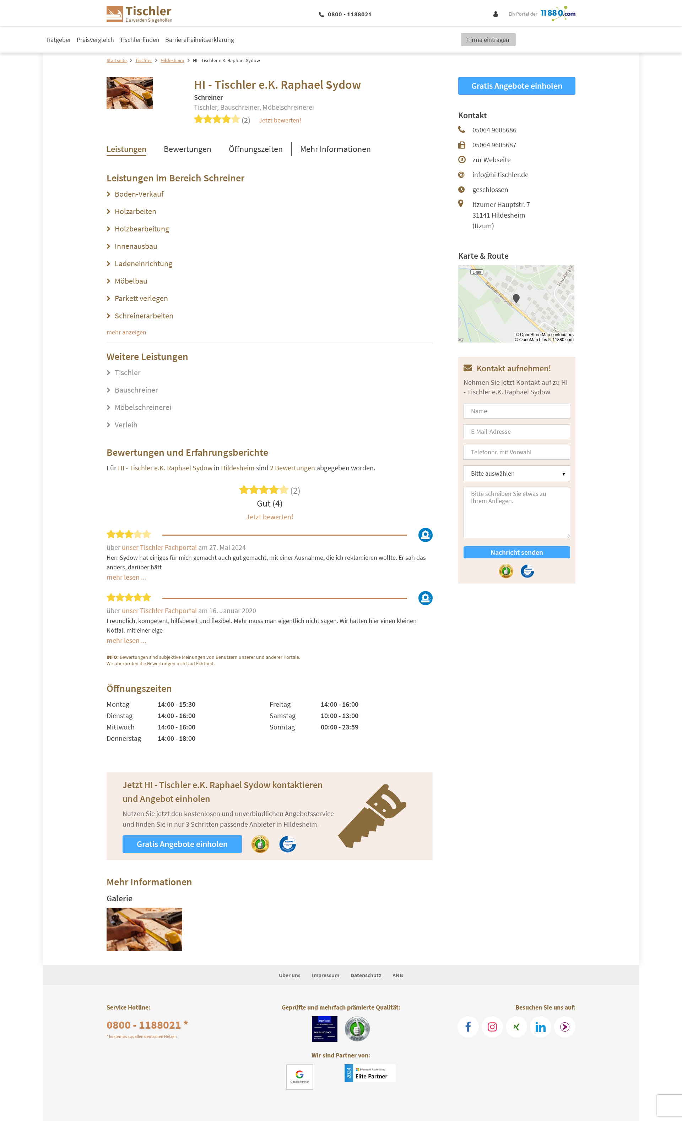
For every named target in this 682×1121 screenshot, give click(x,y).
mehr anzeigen (126, 332)
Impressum (325, 975)
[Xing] (516, 1027)
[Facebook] (468, 1027)
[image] (144, 929)
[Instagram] (492, 1027)
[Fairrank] (564, 1027)
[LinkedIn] (540, 1027)
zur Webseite (491, 159)
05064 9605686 (494, 129)
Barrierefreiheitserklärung (199, 39)
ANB (398, 975)
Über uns (290, 975)
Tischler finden (139, 39)
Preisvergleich (95, 39)
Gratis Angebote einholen (182, 843)
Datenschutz (366, 975)
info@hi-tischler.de (500, 174)
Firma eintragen (488, 39)
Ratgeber (59, 39)
